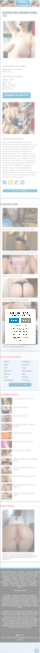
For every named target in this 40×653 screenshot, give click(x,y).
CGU (20, 340)
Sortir (26, 321)
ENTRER (14, 321)
